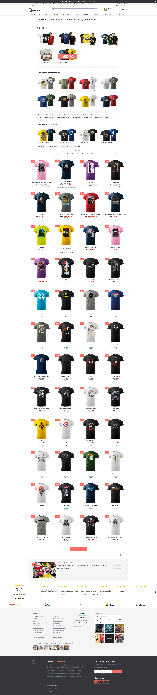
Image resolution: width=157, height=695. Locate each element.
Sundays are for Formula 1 (41, 344)
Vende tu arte (75, 3)
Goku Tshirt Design (41, 440)
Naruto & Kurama (66, 344)
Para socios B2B (56, 632)
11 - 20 (91, 153)
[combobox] (74, 9)
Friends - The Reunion (66, 376)
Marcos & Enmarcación (44, 3)
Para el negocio (121, 14)
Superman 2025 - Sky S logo (91, 505)
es (126, 3)
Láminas (47, 14)
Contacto (35, 618)
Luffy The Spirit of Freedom (91, 440)
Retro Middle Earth (116, 505)
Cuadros (56, 14)
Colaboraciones (56, 623)
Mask (91, 376)
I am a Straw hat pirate (91, 473)
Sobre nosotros (36, 623)
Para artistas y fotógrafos (58, 625)
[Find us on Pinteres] (103, 682)
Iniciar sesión (117, 671)
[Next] (155, 592)
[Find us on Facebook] (99, 682)
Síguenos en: (98, 613)
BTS (66, 279)
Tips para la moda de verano (67, 562)
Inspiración (69, 3)
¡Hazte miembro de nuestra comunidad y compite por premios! (53, 643)
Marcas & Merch (35, 14)
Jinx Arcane (66, 505)
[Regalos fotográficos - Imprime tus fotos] (119, 10)
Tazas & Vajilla (86, 14)
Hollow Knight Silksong (115, 376)
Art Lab (80, 3)
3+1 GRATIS (33, 5)
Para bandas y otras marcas (59, 630)
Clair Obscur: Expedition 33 (66, 408)
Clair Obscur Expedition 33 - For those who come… (66, 473)
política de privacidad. (108, 673)
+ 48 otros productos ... (78, 549)
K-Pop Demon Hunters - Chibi (91, 537)
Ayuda (31, 3)
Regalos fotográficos (53, 3)
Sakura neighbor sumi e (91, 408)
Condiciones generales (38, 628)
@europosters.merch (103, 616)
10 (87, 153)
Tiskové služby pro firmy (58, 634)
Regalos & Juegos (107, 14)
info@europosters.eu (53, 685)
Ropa (96, 14)
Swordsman (41, 505)
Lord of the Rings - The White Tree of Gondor (115, 473)
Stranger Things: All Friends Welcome (41, 408)
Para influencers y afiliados (59, 628)
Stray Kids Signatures (90, 279)
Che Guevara (91, 311)
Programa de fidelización (38, 637)
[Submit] (53, 9)
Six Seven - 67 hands (41, 311)
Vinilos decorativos (57, 621)
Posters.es (37, 10)
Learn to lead (115, 440)
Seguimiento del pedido (38, 616)
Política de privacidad (38, 632)
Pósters (76, 14)
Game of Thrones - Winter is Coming (41, 376)
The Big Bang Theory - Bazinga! (115, 344)
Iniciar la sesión (119, 3)
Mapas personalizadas (62, 3)
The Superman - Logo (115, 311)
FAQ (34, 621)
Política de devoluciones (38, 630)
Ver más (118, 567)
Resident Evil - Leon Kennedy (115, 279)
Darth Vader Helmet (66, 537)
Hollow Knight (116, 408)
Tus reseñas (55, 616)
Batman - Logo (66, 311)
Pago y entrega (36, 3)
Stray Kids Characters (41, 473)
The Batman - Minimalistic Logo (41, 537)
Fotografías (66, 14)
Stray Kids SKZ (91, 344)
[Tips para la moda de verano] (44, 577)
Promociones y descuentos (87, 3)
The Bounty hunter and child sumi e (115, 537)
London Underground (66, 440)
